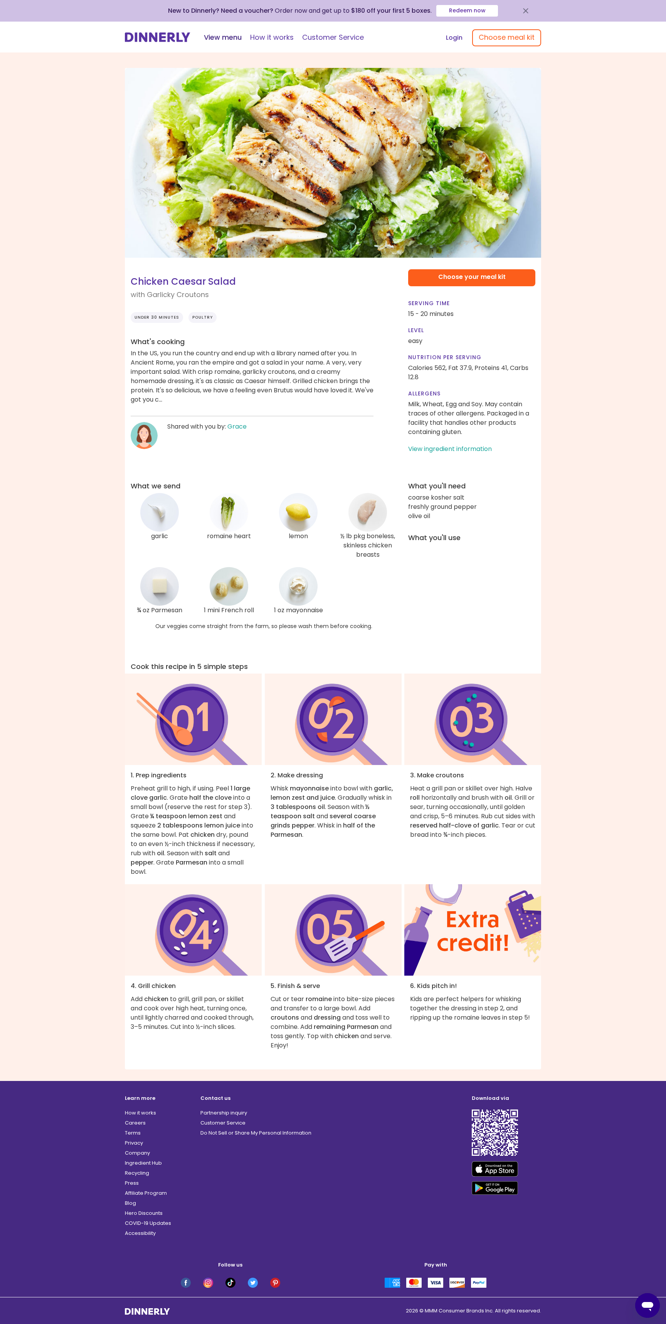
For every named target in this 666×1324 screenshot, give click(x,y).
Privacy (134, 1143)
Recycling (137, 1173)
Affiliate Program (146, 1193)
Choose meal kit (507, 37)
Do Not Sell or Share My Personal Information (255, 1133)
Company (137, 1153)
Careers (135, 1122)
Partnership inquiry (223, 1112)
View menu (223, 37)
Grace (237, 426)
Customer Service (333, 37)
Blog (130, 1203)
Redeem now (467, 10)
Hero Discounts (144, 1213)
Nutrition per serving (444, 357)
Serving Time (429, 303)
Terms (133, 1133)
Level (416, 330)
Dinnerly (157, 37)
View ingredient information (450, 448)
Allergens (424, 393)
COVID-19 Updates (148, 1223)
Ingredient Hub (143, 1163)
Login (454, 37)
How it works (272, 37)
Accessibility (140, 1233)
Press (132, 1183)
